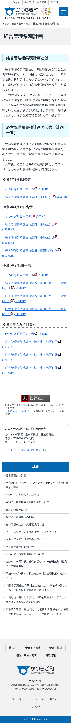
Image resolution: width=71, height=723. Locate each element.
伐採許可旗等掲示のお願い (21, 517)
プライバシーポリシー (47, 699)
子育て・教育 (33, 647)
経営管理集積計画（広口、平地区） (36, 197)
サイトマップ (19, 699)
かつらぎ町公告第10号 (26, 189)
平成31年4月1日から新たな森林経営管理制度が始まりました (36, 576)
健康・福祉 (55, 647)
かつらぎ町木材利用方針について (25, 554)
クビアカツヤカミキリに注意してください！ (31, 531)
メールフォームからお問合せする (24, 449)
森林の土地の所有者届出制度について (27, 502)
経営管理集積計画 (16, 475)
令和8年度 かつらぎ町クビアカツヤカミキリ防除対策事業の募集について (37, 485)
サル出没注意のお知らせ (20, 546)
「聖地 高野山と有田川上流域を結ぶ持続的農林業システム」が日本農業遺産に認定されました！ (37, 588)
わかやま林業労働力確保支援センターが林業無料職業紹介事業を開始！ (36, 564)
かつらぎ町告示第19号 (26, 275)
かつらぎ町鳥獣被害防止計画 (22, 494)
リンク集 (36, 706)
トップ (5, 23)
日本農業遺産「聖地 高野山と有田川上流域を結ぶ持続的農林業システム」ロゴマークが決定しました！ (37, 611)
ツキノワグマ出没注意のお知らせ (25, 539)
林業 (35, 23)
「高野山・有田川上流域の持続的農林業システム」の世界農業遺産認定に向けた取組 (36, 599)
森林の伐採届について (18, 509)
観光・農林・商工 (21, 23)
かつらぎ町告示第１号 (26, 333)
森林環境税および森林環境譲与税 (25, 524)
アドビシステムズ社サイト (19, 411)
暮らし (13, 647)
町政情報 (51, 655)
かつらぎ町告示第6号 (25, 216)
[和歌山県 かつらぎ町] (27, 11)
